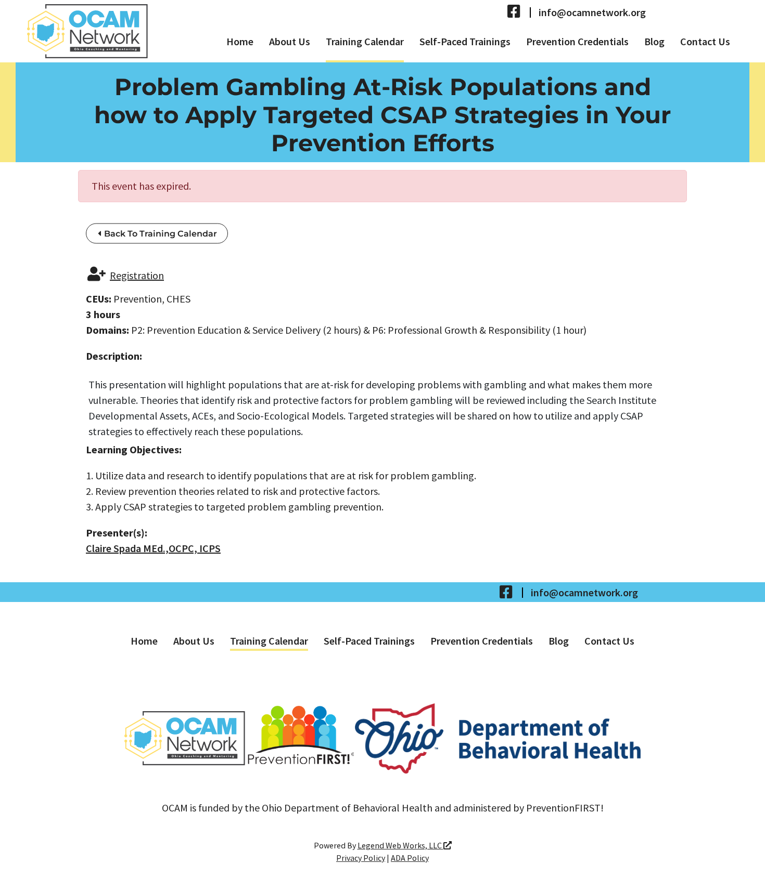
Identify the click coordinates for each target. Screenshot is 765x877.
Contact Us (705, 41)
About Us (289, 41)
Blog (654, 41)
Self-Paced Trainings (465, 41)
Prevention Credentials (577, 41)
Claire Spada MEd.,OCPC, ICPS (153, 548)
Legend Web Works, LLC (400, 845)
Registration (137, 275)
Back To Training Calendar (159, 234)
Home (239, 41)
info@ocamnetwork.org (592, 12)
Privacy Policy (360, 858)
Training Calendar (365, 41)
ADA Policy (410, 858)
